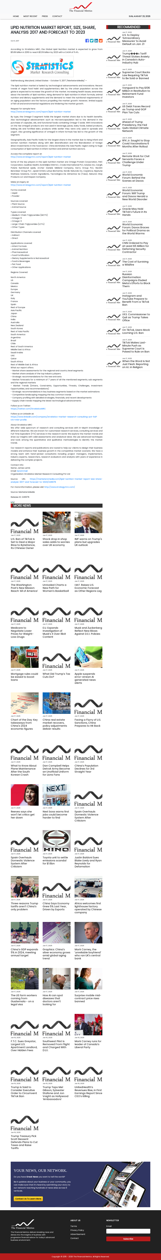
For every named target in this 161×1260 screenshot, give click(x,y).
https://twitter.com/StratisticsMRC (28, 408)
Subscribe (128, 1238)
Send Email (22, 471)
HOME (16, 16)
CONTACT (57, 16)
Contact (74, 1238)
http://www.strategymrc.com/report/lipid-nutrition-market (41, 111)
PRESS (45, 16)
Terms (73, 1226)
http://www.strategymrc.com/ (59, 487)
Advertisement (77, 1234)
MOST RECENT (30, 16)
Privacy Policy (77, 1230)
